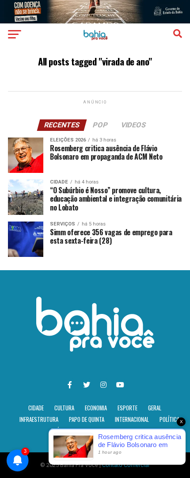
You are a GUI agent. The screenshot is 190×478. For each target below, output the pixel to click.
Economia (96, 408)
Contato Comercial (125, 465)
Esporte (127, 408)
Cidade (36, 408)
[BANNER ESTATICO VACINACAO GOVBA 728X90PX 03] (95, 21)
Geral (154, 408)
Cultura (64, 408)
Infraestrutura (38, 419)
